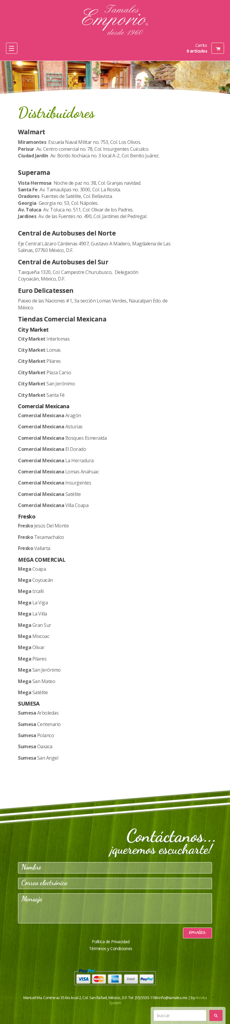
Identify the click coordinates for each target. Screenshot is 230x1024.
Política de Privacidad (110, 941)
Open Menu (11, 48)
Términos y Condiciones (110, 948)
